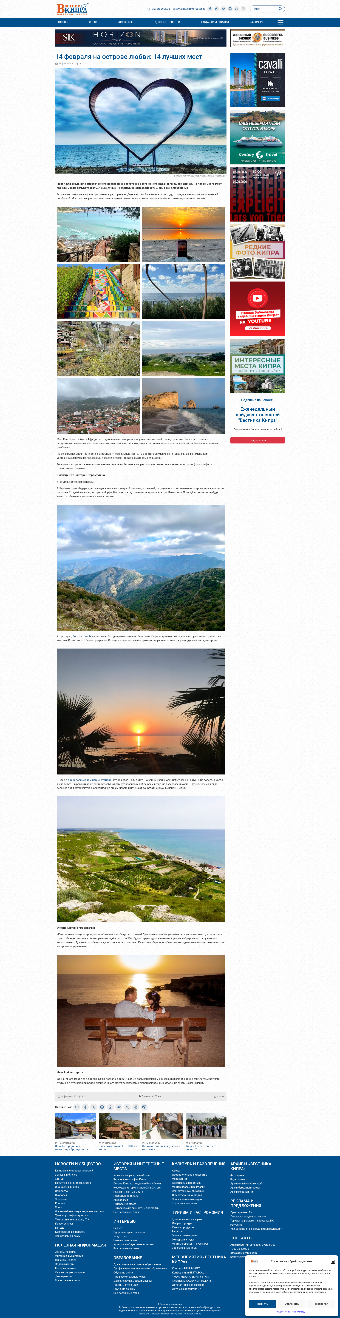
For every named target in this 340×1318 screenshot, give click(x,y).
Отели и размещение (184, 1235)
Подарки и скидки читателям (248, 1216)
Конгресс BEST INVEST (186, 1268)
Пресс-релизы (64, 1223)
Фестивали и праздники (186, 1182)
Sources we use (193, 1314)
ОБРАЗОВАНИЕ (128, 1257)
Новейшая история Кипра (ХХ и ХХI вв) (137, 1187)
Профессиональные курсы (130, 1276)
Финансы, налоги (65, 1260)
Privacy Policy (283, 1312)
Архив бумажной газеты (245, 1187)
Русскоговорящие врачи (70, 1272)
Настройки (321, 1303)
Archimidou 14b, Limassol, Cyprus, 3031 (253, 1244)
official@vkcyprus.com (190, 8)
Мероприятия (180, 1178)
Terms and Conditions (150, 1314)
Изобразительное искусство (189, 1174)
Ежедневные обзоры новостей (74, 1170)
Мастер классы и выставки (188, 1187)
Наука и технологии (125, 1240)
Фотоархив (237, 1175)
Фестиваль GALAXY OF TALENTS (192, 1280)
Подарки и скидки (215, 22)
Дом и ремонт (63, 1276)
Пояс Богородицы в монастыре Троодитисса (71, 1148)
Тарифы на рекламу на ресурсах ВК (252, 1220)
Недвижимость (64, 1264)
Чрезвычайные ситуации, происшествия (79, 1211)
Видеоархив (237, 1179)
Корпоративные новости (70, 1231)
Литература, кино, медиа (187, 1195)
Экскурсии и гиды (183, 1239)
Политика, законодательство (73, 1182)
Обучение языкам (124, 1289)
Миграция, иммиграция (69, 1256)
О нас (93, 22)
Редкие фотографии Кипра (130, 1179)
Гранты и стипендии (126, 1284)
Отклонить (292, 1303)
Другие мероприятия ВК (186, 1289)
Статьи (220, 1096)
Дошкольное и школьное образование (137, 1264)
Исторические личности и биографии (136, 1208)
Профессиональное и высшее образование (140, 1268)
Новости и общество (78, 1164)
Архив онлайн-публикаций (246, 1183)
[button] (333, 1261)
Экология (61, 1195)
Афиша (176, 1170)
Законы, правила (65, 1251)
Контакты (241, 1238)
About (180, 1314)
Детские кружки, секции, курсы (133, 1280)
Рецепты (177, 1231)
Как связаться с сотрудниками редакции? (256, 1228)
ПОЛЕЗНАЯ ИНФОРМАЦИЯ (80, 1245)
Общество (61, 1191)
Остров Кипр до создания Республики (137, 1183)
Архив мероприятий (242, 1191)
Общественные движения (188, 1191)
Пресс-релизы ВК (241, 1212)
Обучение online (123, 1272)
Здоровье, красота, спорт (129, 1232)
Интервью (125, 1221)
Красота (60, 1203)
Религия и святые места (128, 1191)
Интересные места (125, 1204)
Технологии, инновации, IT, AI (72, 1219)
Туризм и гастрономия (197, 1212)
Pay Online (257, 22)
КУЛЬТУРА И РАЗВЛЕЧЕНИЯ (198, 1164)
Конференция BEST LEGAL (188, 1272)
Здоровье (61, 1199)
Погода (59, 1227)
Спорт (58, 1207)
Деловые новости (167, 22)
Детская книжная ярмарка (188, 1284)
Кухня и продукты (183, 1227)
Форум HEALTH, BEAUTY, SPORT (191, 1276)
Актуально (126, 22)
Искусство (120, 1236)
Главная (62, 22)
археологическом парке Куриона (90, 780)
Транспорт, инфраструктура (72, 1215)
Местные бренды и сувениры (190, 1243)
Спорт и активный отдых (187, 1199)
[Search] (280, 9)
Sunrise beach (82, 636)
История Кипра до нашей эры (132, 1175)
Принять (262, 1303)
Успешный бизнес (66, 1174)
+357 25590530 (160, 8)
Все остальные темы (67, 1235)
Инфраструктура (182, 1223)
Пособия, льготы (65, 1268)
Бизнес (118, 1228)
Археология (121, 1199)
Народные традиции (126, 1195)
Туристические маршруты (187, 1219)
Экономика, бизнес (67, 1187)
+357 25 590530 (239, 1248)
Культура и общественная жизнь (134, 1244)
